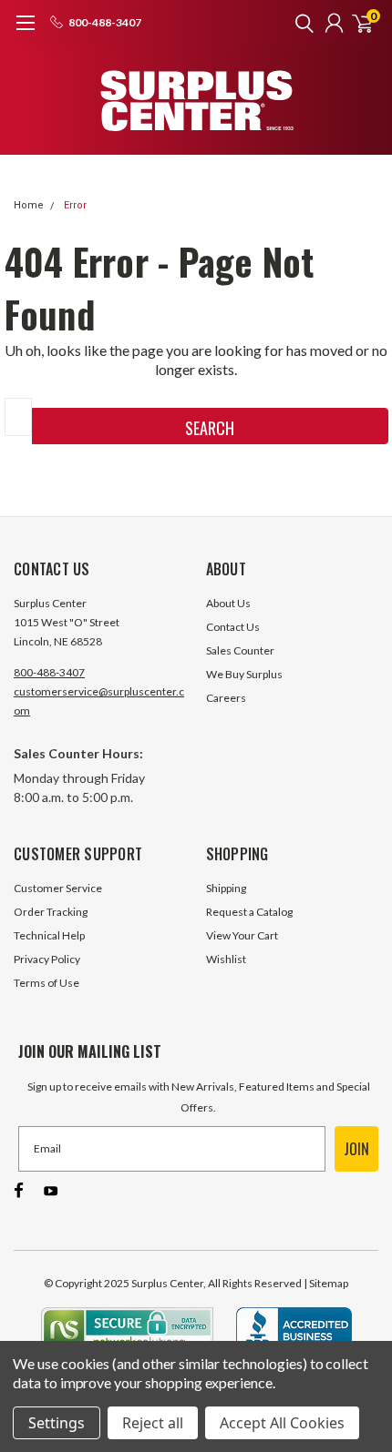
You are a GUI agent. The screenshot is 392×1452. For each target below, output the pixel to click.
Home (29, 205)
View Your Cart (242, 935)
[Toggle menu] (25, 32)
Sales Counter (240, 650)
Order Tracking (51, 912)
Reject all (152, 1423)
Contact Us (233, 627)
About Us (228, 603)
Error (75, 205)
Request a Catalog (249, 912)
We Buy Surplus (244, 674)
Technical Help (49, 935)
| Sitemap (326, 1283)
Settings (56, 1423)
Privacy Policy (47, 959)
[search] (300, 23)
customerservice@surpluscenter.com (99, 701)
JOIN (356, 1149)
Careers (226, 698)
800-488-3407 (49, 672)
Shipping (226, 888)
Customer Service (58, 888)
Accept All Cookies (282, 1423)
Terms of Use (46, 983)
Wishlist (226, 959)
